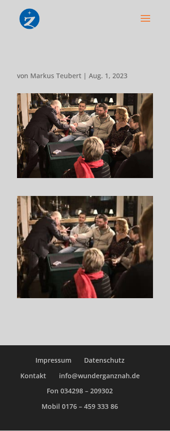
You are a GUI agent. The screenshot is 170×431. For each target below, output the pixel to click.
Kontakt (33, 375)
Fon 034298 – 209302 (80, 390)
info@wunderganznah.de (99, 375)
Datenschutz (104, 360)
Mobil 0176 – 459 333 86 (80, 406)
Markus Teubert (55, 75)
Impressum (53, 360)
